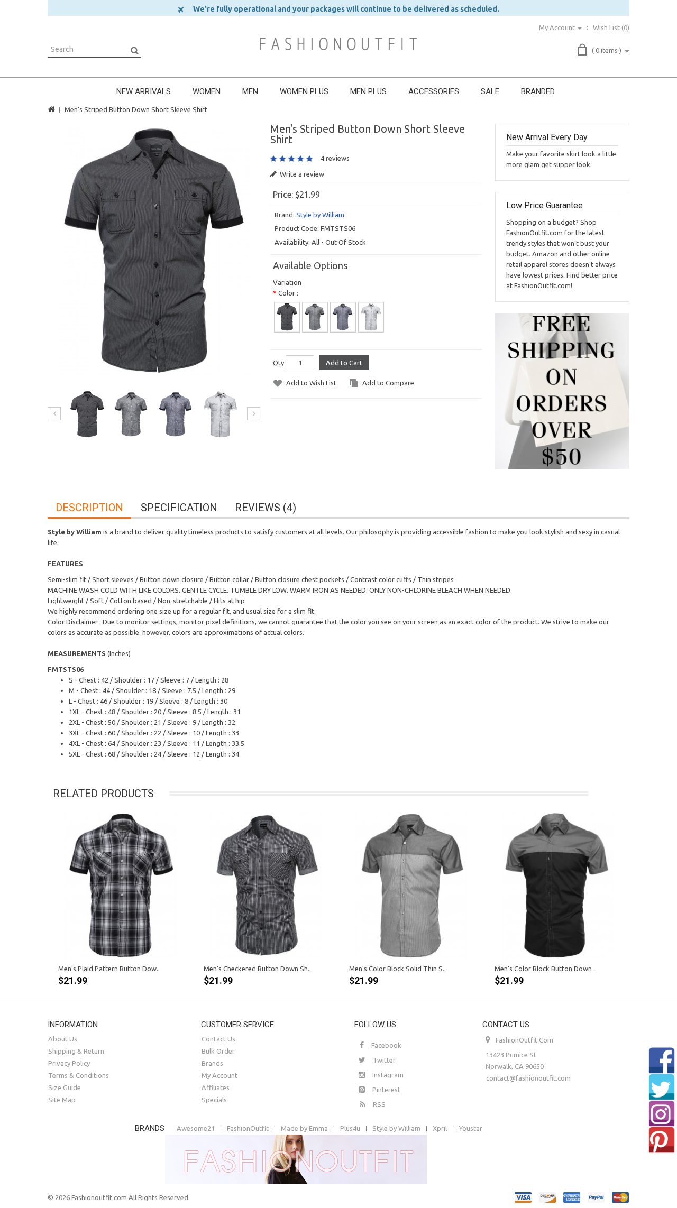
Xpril (440, 1128)
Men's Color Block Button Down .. (546, 968)
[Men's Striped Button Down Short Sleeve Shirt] (154, 251)
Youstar (470, 1128)
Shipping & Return (76, 1051)
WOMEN (207, 91)
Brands (212, 1063)
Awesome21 (196, 1128)
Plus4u (350, 1128)
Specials (214, 1099)
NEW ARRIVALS (143, 91)
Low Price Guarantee (544, 205)
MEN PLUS (368, 91)
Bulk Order (218, 1051)
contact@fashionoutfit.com (528, 1078)
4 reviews (335, 158)
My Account (219, 1075)
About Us (62, 1039)
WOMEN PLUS (304, 91)
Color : (288, 293)
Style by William (320, 214)
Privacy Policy (69, 1063)
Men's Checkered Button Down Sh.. (257, 968)
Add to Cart (344, 362)
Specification (179, 507)
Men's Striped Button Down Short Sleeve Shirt (136, 109)
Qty (278, 362)
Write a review (301, 174)
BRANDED (538, 91)
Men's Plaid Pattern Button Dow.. (109, 968)
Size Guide (64, 1087)
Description (89, 507)
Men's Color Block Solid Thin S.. (397, 968)
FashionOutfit (248, 1128)
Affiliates (216, 1087)
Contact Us (218, 1039)
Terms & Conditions (78, 1075)
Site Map (62, 1099)
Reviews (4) (265, 507)
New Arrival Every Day (547, 137)
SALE (490, 91)
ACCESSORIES (433, 91)
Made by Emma (304, 1128)
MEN (250, 91)
